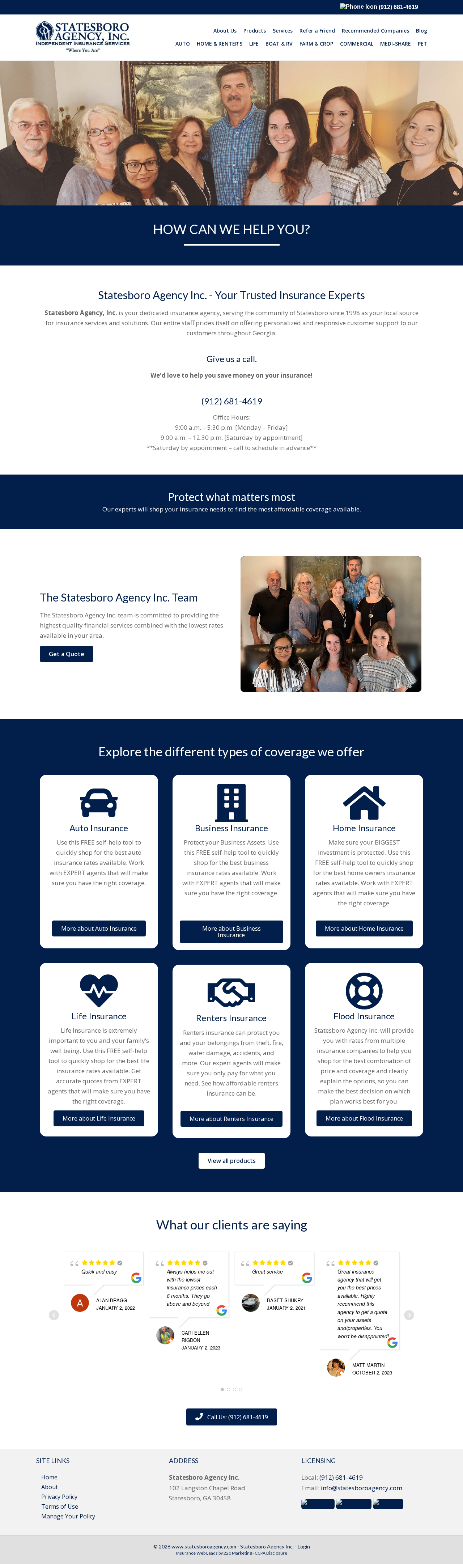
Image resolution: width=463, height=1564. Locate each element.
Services (283, 30)
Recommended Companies (375, 30)
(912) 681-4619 (397, 7)
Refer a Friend (317, 30)
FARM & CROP (316, 43)
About (49, 1487)
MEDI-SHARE (395, 43)
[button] (66, 654)
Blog (421, 30)
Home (49, 1477)
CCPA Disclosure (271, 1553)
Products (254, 30)
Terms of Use (59, 1506)
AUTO (182, 43)
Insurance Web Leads (197, 1553)
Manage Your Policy (68, 1516)
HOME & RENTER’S (219, 43)
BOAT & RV (279, 43)
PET (422, 43)
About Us (225, 30)
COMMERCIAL (356, 43)
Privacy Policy (59, 1497)
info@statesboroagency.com (361, 1488)
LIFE (254, 43)
